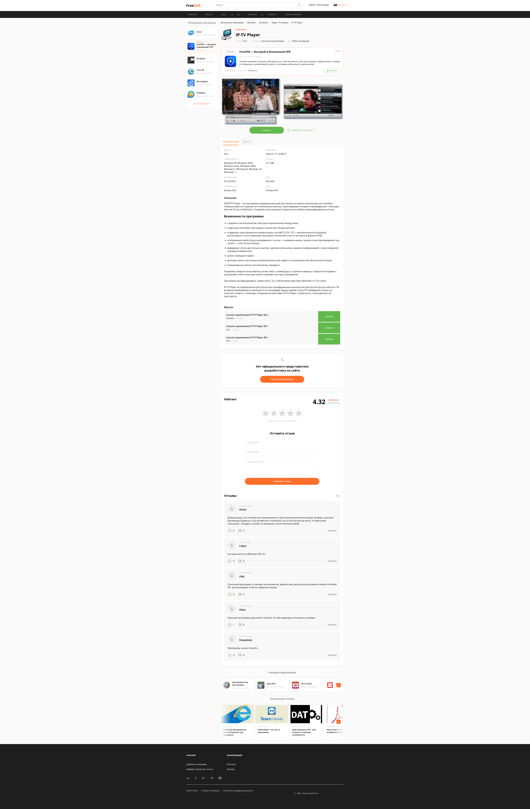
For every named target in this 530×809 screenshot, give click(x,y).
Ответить (332, 530)
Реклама (231, 769)
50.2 (241, 41)
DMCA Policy (192, 790)
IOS (238, 14)
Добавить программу (196, 764)
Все (338, 495)
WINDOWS (192, 14)
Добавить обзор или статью (199, 769)
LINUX (223, 14)
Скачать (267, 130)
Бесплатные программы (232, 22)
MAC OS (209, 14)
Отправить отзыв (282, 481)
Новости (272, 14)
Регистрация (323, 5)
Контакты (231, 764)
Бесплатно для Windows (273, 41)
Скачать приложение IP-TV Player (247, 314)
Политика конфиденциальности (238, 790)
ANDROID (252, 14)
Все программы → (202, 103)
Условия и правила (210, 790)
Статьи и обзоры (293, 14)
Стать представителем (282, 379)
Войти (312, 5)
